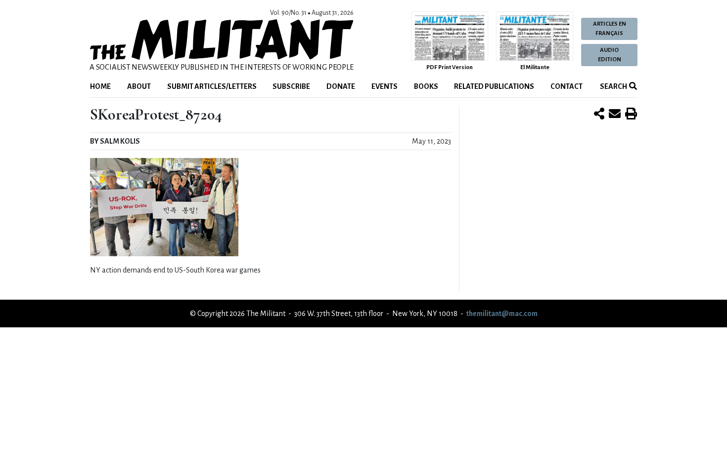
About (139, 86)
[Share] (599, 114)
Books (426, 86)
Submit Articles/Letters (212, 86)
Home (100, 86)
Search (613, 86)
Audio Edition (609, 55)
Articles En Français (609, 29)
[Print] (631, 114)
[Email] (615, 114)
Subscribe (291, 86)
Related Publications (494, 86)
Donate (340, 86)
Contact (566, 86)
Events (384, 86)
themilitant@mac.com (502, 313)
